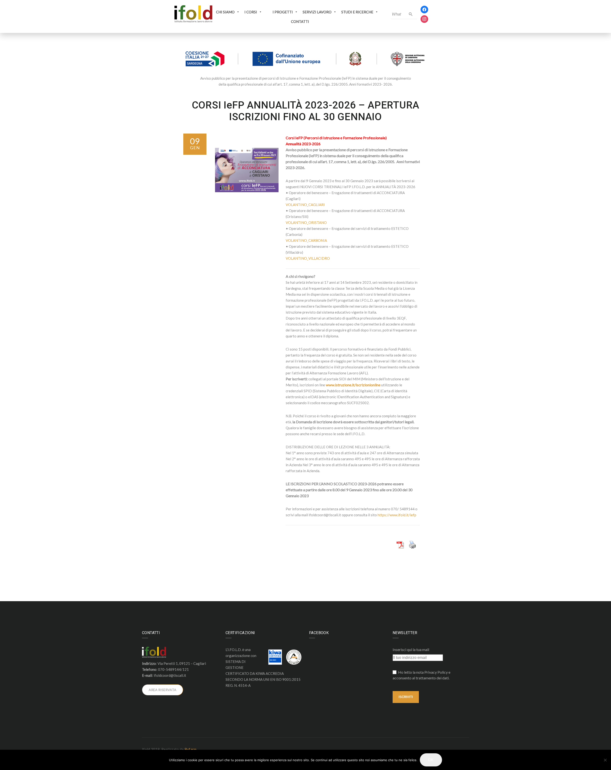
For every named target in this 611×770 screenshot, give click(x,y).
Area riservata (162, 690)
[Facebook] (424, 9)
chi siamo (225, 12)
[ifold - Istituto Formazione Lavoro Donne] (193, 14)
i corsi (250, 12)
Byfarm (190, 749)
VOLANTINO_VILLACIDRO (308, 258)
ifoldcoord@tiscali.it (170, 675)
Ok (431, 760)
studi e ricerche (357, 12)
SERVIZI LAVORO (317, 12)
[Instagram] (424, 19)
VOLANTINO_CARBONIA (306, 240)
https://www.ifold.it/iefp (397, 515)
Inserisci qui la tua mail (411, 649)
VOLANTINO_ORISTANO (306, 222)
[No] (605, 760)
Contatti (300, 21)
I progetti (283, 12)
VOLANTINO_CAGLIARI (305, 204)
